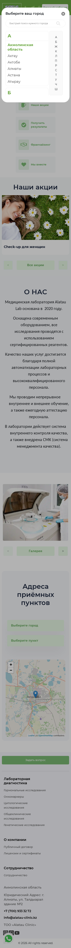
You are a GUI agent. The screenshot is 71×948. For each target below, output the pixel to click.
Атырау (14, 82)
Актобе (14, 62)
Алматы (14, 69)
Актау (13, 56)
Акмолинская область (20, 47)
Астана (14, 75)
